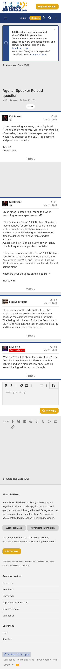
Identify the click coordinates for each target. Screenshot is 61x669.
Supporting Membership (15, 602)
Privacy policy (43, 659)
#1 (55, 116)
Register (6, 639)
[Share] (51, 116)
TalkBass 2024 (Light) (18, 654)
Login (5, 632)
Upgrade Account (47, 6)
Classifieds (8, 596)
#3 (55, 300)
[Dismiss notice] (54, 30)
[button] (5, 18)
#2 (55, 201)
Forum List (7, 583)
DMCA (6, 664)
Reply (32, 158)
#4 (55, 346)
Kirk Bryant (11, 100)
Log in (27, 48)
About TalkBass (10, 609)
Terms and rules (25, 659)
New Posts (8, 589)
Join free (16, 48)
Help (55, 659)
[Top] (13, 665)
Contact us (8, 615)
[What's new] (44, 18)
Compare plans (38, 54)
